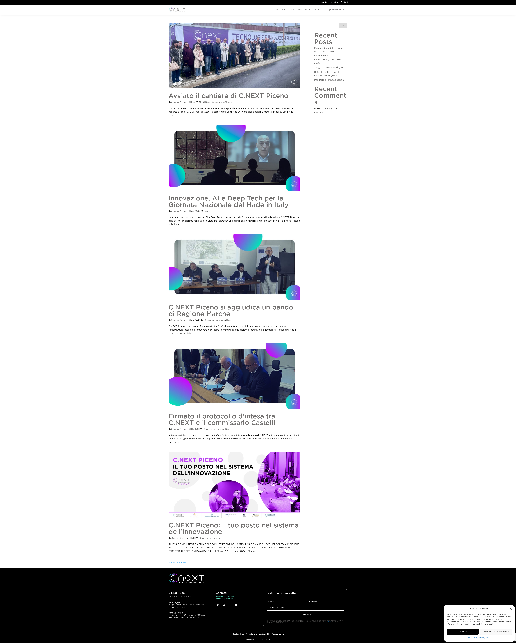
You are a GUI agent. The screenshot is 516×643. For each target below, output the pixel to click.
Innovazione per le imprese (304, 9)
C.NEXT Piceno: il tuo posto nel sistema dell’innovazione (234, 528)
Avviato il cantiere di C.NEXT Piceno (228, 96)
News (207, 102)
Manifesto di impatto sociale (329, 80)
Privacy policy (484, 638)
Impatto (334, 2)
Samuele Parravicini (180, 102)
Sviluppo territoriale (334, 9)
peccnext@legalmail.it (226, 599)
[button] (510, 609)
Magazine (324, 2)
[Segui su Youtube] (235, 605)
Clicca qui (328, 621)
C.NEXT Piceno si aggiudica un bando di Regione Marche (231, 310)
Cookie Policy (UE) (251, 639)
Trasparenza (278, 634)
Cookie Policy (472, 638)
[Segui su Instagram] (224, 605)
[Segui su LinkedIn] (218, 605)
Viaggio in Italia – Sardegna (328, 67)
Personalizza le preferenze (496, 632)
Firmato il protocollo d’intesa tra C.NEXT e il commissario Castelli (222, 419)
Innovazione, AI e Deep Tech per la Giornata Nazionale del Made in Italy (229, 201)
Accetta (463, 632)
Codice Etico (238, 634)
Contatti (344, 2)
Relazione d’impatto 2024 (258, 634)
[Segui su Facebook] (229, 605)
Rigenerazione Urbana (221, 102)
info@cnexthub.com (225, 597)
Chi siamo (279, 9)
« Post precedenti (178, 562)
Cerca (343, 25)
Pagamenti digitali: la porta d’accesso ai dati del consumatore (328, 51)
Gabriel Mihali (177, 538)
